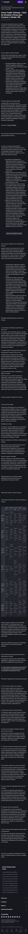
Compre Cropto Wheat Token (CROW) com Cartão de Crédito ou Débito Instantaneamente (10, 874)
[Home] (5, 2)
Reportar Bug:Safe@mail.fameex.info (8, 919)
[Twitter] (2, 917)
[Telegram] (8, 917)
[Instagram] (6, 917)
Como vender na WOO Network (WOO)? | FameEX (10, 885)
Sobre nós (4, 898)
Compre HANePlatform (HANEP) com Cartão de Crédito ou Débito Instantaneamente (10, 872)
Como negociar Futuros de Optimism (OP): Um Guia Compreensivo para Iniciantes (10, 888)
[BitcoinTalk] (19, 917)
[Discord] (10, 917)
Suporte (3, 905)
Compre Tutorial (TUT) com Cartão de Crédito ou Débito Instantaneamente (10, 879)
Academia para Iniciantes (6, 6)
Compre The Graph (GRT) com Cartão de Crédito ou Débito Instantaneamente (10, 892)
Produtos (3, 902)
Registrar (20, 1)
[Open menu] (25, 2)
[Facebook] (15, 917)
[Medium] (17, 917)
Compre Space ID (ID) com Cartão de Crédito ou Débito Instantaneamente (10, 881)
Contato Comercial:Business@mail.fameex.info (10, 921)
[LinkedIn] (13, 917)
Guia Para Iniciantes (6, 909)
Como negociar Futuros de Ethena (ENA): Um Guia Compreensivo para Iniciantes (10, 876)
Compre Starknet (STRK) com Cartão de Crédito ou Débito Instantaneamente (10, 890)
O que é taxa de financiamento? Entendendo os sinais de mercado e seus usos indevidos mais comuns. (10, 883)
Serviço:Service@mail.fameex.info (7, 922)
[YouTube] (4, 917)
